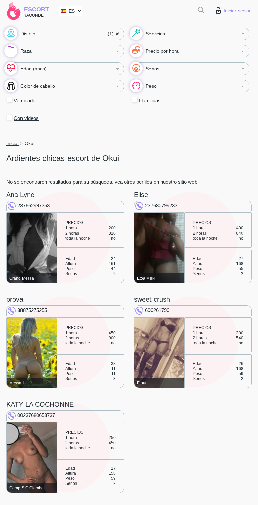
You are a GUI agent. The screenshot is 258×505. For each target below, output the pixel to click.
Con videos (26, 118)
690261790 (157, 310)
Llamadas (150, 100)
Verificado (24, 100)
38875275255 (32, 310)
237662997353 (33, 205)
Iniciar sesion (238, 10)
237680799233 (161, 205)
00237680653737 (36, 415)
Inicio (12, 143)
